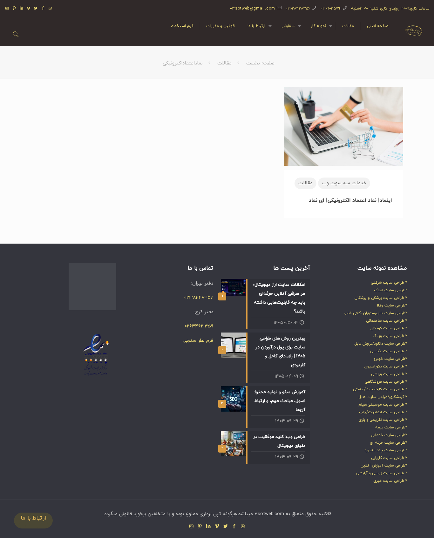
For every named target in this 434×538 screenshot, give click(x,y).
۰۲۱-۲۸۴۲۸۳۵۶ (298, 8)
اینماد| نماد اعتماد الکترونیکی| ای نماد (350, 200)
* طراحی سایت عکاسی (388, 351)
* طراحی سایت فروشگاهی (386, 381)
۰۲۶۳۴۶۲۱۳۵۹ (199, 326)
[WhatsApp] (50, 8)
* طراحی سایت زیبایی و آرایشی (381, 473)
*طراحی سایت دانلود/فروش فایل (380, 343)
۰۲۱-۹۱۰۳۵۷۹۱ (331, 8)
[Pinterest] (14, 8)
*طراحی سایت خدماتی (389, 435)
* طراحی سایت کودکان (388, 328)
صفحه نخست (260, 63)
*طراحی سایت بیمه (391, 427)
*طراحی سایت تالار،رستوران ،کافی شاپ (375, 313)
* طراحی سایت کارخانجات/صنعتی (380, 389)
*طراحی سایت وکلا (392, 305)
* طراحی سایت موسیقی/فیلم (382, 404)
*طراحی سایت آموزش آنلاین (384, 465)
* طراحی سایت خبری (390, 480)
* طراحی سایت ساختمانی (386, 320)
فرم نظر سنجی (198, 340)
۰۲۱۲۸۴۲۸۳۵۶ (198, 297)
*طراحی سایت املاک (390, 290)
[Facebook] (43, 8)
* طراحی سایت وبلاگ (390, 336)
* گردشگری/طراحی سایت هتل (382, 397)
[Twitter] (36, 8)
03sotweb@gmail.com (252, 8)
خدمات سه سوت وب (344, 183)
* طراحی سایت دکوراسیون (385, 366)
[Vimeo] (28, 8)
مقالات (224, 63)
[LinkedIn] (21, 8)
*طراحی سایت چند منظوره (385, 450)
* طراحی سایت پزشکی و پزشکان (381, 297)
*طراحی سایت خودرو (390, 358)
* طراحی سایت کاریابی (389, 458)
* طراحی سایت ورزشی (389, 374)
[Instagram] (7, 8)
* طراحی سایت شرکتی (389, 282)
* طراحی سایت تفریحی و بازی (383, 419)
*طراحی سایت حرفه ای (388, 442)
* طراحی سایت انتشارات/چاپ (383, 412)
